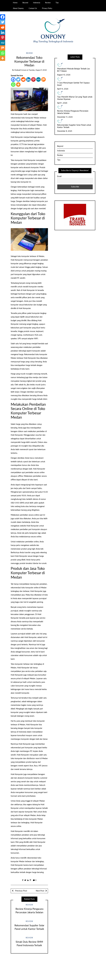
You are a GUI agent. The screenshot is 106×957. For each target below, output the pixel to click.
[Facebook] (13, 79)
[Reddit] (23, 79)
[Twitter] (18, 79)
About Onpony (18, 8)
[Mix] (43, 79)
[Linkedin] (28, 79)
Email (59, 176)
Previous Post (21, 891)
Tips (57, 3)
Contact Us (33, 8)
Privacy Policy (47, 8)
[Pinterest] (33, 79)
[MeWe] (38, 79)
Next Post (40, 891)
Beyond (25, 3)
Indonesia (36, 3)
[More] (18, 84)
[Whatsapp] (13, 84)
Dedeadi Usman (20, 70)
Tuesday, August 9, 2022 (38, 70)
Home (15, 3)
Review (48, 3)
